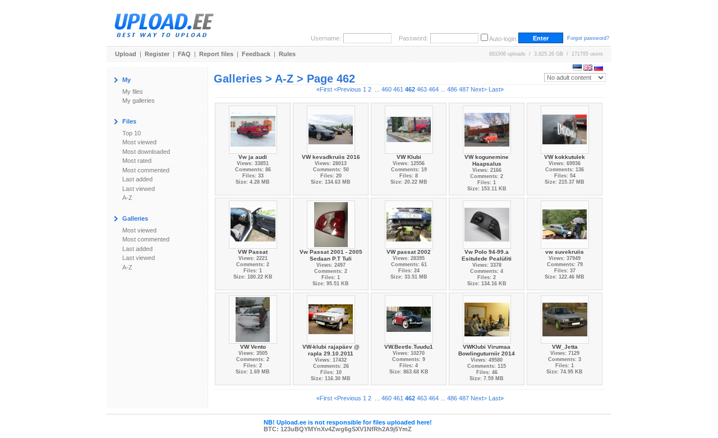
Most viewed (139, 142)
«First (324, 89)
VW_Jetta (565, 347)
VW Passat (253, 252)
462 (410, 89)
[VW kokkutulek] (564, 129)
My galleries (138, 100)
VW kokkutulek (564, 157)
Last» (496, 89)
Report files (216, 54)
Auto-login (502, 38)
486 (452, 89)
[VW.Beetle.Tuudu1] (408, 319)
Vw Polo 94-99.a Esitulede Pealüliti (487, 255)
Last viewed (138, 188)
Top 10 (131, 133)
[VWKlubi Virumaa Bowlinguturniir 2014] (486, 319)
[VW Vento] (252, 319)
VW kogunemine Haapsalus (486, 160)
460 (386, 89)
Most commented (145, 170)
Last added (137, 179)
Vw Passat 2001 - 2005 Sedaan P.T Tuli (331, 255)
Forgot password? (588, 38)
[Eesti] (577, 68)
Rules (287, 54)
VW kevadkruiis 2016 (331, 157)
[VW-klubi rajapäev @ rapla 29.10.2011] (331, 319)
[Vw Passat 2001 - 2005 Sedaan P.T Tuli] (331, 224)
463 (422, 89)
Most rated (136, 160)
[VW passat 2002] (408, 224)
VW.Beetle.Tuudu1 (408, 347)
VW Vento (253, 347)
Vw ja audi (252, 157)
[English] (587, 68)
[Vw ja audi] (253, 129)
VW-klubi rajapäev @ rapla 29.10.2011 (331, 350)
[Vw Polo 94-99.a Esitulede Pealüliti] (486, 224)
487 (464, 89)
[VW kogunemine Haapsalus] (486, 129)
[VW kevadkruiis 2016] (331, 129)
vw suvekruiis (564, 252)
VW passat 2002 (408, 252)
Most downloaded (146, 151)
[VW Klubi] (408, 129)
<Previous (347, 89)
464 (434, 89)
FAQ (184, 54)
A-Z (127, 197)
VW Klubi (409, 157)
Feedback (256, 54)
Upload (125, 54)
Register (157, 54)
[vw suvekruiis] (564, 224)
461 (398, 89)
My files (132, 91)
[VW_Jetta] (564, 319)
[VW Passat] (253, 224)
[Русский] (598, 68)
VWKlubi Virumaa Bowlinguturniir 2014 (486, 350)
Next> (479, 89)
